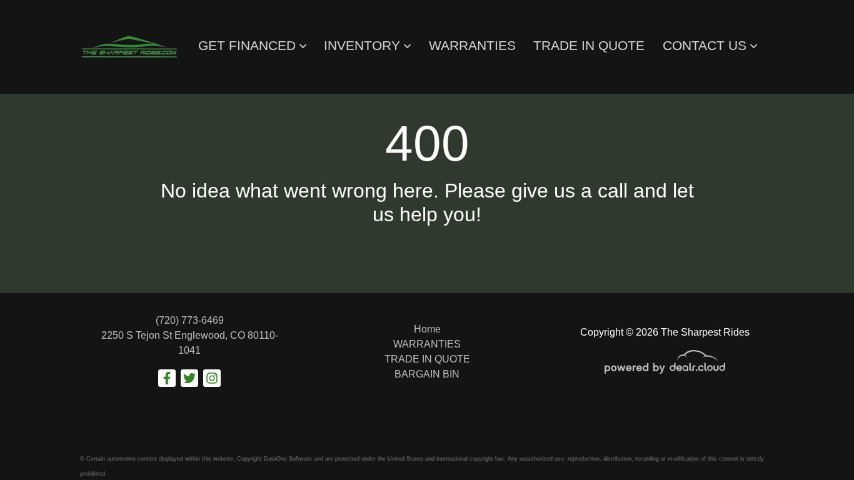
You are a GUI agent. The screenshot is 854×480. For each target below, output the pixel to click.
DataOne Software (288, 459)
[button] (252, 46)
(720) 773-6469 (190, 320)
